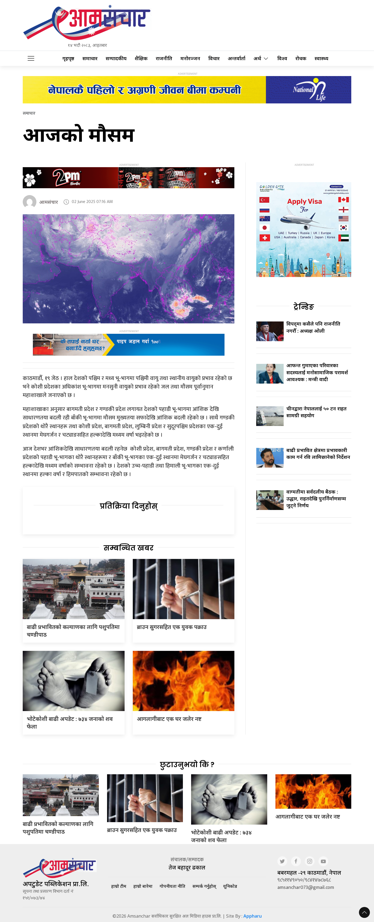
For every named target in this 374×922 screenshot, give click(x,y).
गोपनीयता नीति (172, 886)
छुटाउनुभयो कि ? (187, 765)
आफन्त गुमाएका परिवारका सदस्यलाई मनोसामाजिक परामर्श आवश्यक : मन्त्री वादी (317, 372)
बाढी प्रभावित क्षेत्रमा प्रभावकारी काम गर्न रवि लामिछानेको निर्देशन (318, 453)
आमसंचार (48, 202)
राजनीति (164, 58)
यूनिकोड (230, 886)
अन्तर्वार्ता (236, 58)
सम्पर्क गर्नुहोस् (204, 886)
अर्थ (257, 58)
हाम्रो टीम (118, 886)
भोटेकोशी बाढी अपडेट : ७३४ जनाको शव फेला (221, 836)
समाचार (89, 58)
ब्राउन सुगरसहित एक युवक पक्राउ (172, 627)
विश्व (282, 58)
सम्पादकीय (116, 58)
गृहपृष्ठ (68, 58)
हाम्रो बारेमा (143, 886)
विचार (214, 58)
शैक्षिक (141, 58)
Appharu (252, 916)
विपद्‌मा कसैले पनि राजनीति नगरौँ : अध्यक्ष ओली (313, 327)
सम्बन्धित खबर (128, 548)
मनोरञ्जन (190, 58)
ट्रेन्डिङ (304, 307)
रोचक (300, 58)
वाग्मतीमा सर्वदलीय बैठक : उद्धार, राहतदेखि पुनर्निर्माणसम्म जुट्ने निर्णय (316, 498)
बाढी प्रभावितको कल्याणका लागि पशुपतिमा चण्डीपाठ (58, 827)
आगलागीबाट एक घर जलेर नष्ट (169, 719)
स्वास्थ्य (321, 58)
